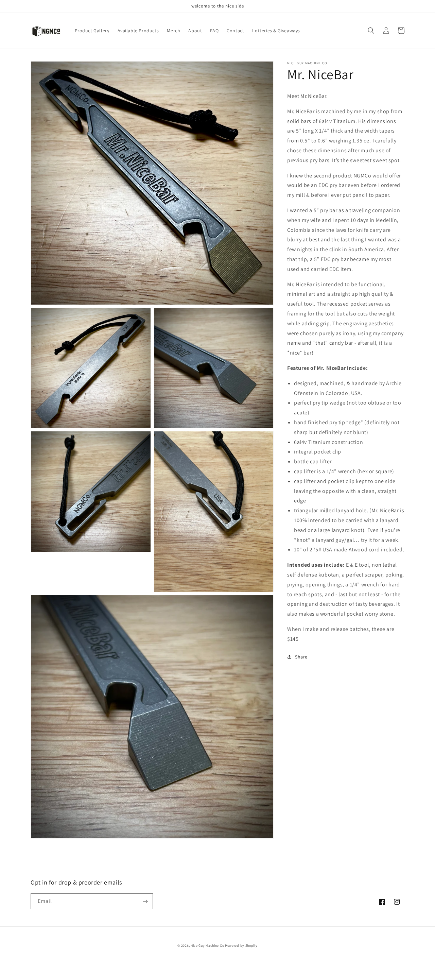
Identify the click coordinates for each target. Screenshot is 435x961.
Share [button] (301, 656)
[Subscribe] (145, 901)
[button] (371, 30)
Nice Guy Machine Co (207, 945)
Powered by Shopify (241, 945)
